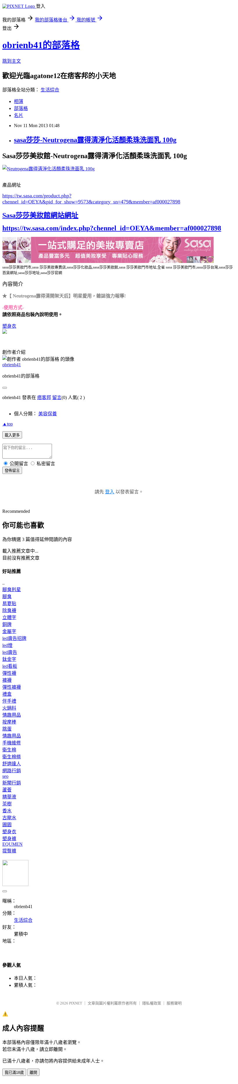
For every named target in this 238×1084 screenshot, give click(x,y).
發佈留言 (12, 470)
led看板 (9, 666)
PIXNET (75, 1003)
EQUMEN (12, 844)
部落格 (21, 108)
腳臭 (7, 596)
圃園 (7, 824)
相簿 (18, 101)
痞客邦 (44, 397)
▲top (7, 423)
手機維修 (11, 742)
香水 (7, 810)
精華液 (9, 796)
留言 (57, 397)
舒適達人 (11, 763)
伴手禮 (9, 701)
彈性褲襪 (11, 687)
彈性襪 (9, 673)
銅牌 (7, 624)
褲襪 (7, 680)
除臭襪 (9, 610)
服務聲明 (174, 1003)
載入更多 (12, 435)
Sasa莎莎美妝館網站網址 (40, 215)
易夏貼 (9, 603)
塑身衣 (9, 326)
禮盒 (7, 694)
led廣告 (9, 652)
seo (5, 776)
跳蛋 (7, 728)
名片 (18, 115)
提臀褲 (9, 850)
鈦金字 (9, 659)
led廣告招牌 (14, 638)
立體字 (9, 617)
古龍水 (9, 817)
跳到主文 (11, 61)
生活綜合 (50, 89)
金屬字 (9, 631)
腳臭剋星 (11, 589)
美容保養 (47, 413)
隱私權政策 (151, 1003)
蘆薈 (7, 789)
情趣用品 (11, 715)
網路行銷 (11, 770)
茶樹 (7, 803)
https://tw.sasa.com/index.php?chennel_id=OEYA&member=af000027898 (111, 228)
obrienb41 (11, 364)
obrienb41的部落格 (41, 45)
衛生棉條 (11, 756)
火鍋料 (9, 708)
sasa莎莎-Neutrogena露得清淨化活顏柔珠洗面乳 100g (95, 140)
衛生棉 (9, 749)
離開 (33, 1072)
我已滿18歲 (14, 1072)
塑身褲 (9, 838)
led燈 (7, 645)
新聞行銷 (11, 782)
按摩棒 (9, 721)
